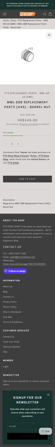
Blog (5, 291)
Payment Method (11, 346)
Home (6, 20)
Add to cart (27, 179)
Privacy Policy (10, 301)
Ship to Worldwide (12, 311)
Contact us (8, 296)
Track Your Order (11, 341)
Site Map (7, 316)
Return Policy (9, 306)
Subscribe (27, 436)
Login (5, 366)
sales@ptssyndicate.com (22, 256)
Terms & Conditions (13, 322)
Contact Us (8, 336)
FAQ (5, 351)
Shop (13, 20)
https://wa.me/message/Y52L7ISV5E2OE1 (24, 264)
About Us (7, 286)
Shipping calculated (28, 124)
